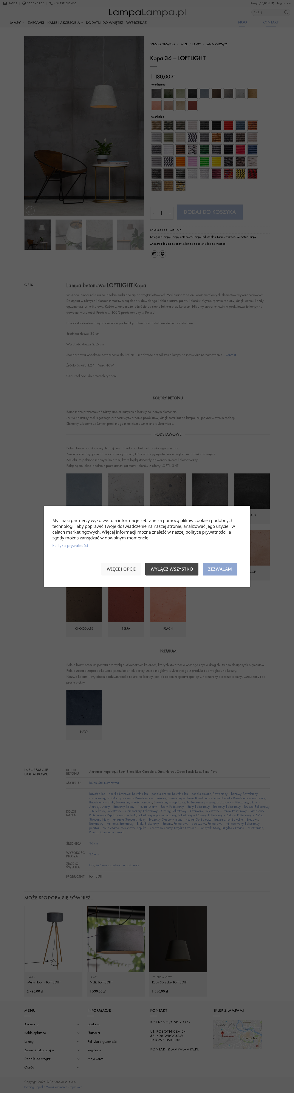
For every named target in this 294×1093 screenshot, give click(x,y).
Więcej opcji (121, 569)
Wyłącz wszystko (172, 569)
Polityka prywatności (70, 545)
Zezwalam (220, 569)
